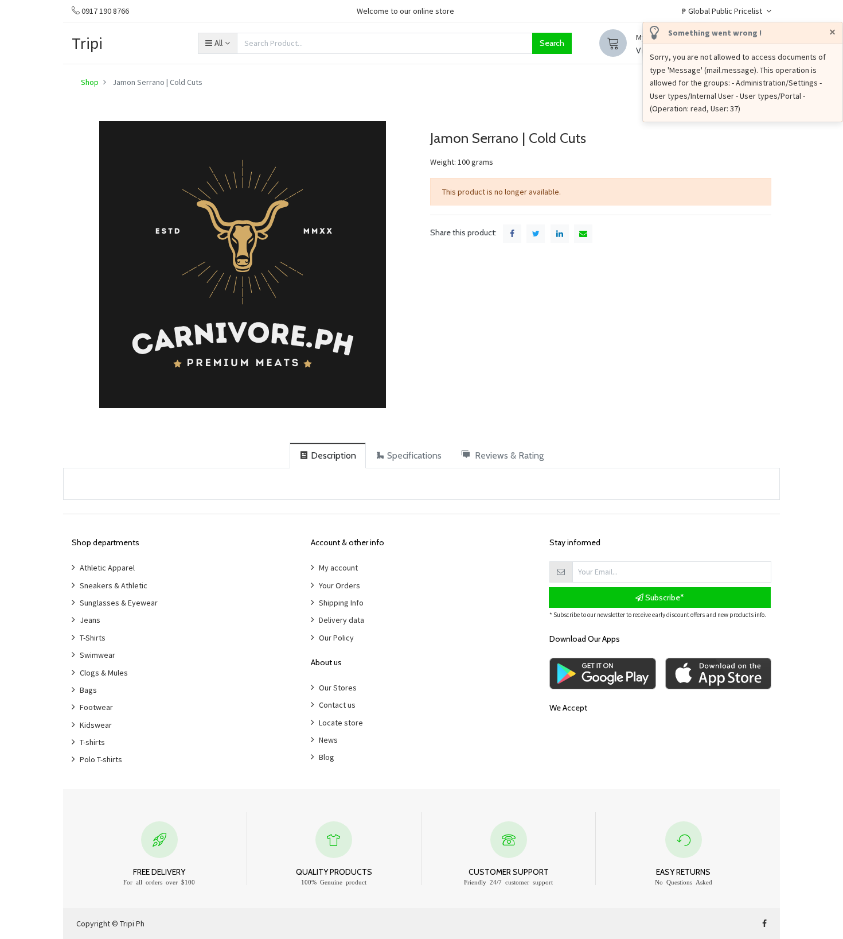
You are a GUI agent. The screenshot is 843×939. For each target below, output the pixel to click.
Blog (326, 757)
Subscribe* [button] (663, 597)
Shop (90, 82)
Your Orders (339, 585)
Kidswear (96, 725)
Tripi (87, 43)
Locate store (341, 722)
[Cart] (613, 43)
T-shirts (92, 742)
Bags (88, 690)
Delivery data (341, 620)
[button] (217, 43)
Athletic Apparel (107, 567)
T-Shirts (93, 638)
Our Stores (338, 687)
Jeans (90, 620)
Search (552, 43)
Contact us (337, 705)
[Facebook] (764, 923)
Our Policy (336, 638)
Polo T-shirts (101, 759)
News (328, 740)
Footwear (96, 707)
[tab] (328, 455)
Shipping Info (341, 602)
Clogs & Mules (104, 673)
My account (338, 567)
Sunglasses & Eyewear (119, 602)
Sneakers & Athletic (113, 585)
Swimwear (97, 655)
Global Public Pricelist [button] (723, 11)
